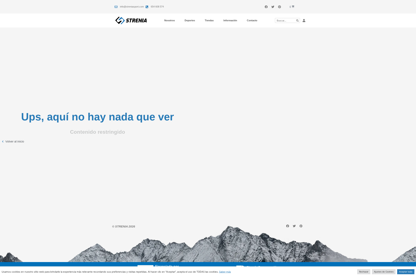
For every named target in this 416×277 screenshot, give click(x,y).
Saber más (225, 271)
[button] (304, 20)
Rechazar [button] (363, 271)
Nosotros (169, 20)
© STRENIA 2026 (123, 226)
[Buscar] (297, 20)
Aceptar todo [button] (405, 271)
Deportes (190, 20)
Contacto (252, 20)
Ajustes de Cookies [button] (384, 271)
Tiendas (209, 20)
